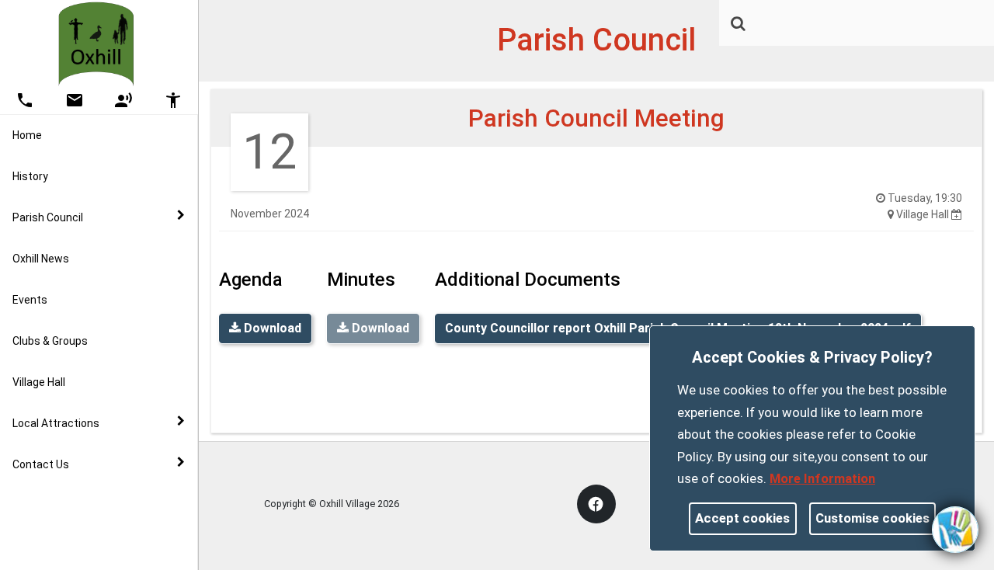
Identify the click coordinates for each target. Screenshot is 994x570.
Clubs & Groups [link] (50, 341)
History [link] (30, 176)
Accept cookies (742, 518)
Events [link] (29, 300)
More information (822, 478)
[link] (738, 23)
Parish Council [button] (47, 217)
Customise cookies (872, 518)
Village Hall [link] (38, 382)
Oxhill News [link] (40, 258)
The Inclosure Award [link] (95, 513)
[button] (739, 25)
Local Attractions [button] (55, 423)
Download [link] (271, 328)
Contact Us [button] (40, 464)
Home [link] (27, 135)
